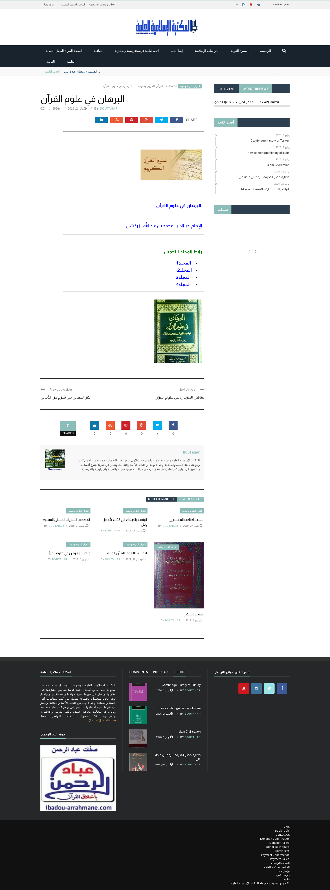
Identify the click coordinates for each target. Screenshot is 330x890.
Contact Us (283, 835)
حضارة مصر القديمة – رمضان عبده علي (88, 71)
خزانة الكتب (283, 875)
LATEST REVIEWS (255, 88)
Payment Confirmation (275, 855)
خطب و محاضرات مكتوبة (102, 4)
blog (287, 826)
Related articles (190, 499)
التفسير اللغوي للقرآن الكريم (126, 553)
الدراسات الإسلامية (206, 50)
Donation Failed (279, 843)
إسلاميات (177, 50)
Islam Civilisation (189, 731)
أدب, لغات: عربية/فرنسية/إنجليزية (137, 50)
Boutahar (109, 108)
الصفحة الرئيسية (280, 863)
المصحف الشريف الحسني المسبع (66, 520)
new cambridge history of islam (180, 708)
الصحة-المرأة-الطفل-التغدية (64, 50)
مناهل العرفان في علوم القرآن (179, 397)
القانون (50, 61)
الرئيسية (265, 50)
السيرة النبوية (240, 50)
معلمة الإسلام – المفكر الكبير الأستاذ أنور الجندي (246, 102)
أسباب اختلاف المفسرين (186, 520)
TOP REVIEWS (226, 88)
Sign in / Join (281, 4)
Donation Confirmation (275, 839)
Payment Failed (280, 859)
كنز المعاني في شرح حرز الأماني (65, 397)
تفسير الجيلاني (194, 614)
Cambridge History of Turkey (181, 685)
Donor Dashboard (278, 847)
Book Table (282, 831)
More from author (161, 499)
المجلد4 (183, 284)
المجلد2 (184, 270)
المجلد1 (184, 263)
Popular (160, 672)
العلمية (70, 61)
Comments (138, 672)
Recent (179, 672)
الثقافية (98, 50)
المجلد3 (184, 277)
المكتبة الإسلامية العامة (277, 867)
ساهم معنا (49, 4)
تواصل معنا (283, 871)
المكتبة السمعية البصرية (73, 4)
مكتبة (287, 879)
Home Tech (282, 851)
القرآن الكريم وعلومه (190, 86)
